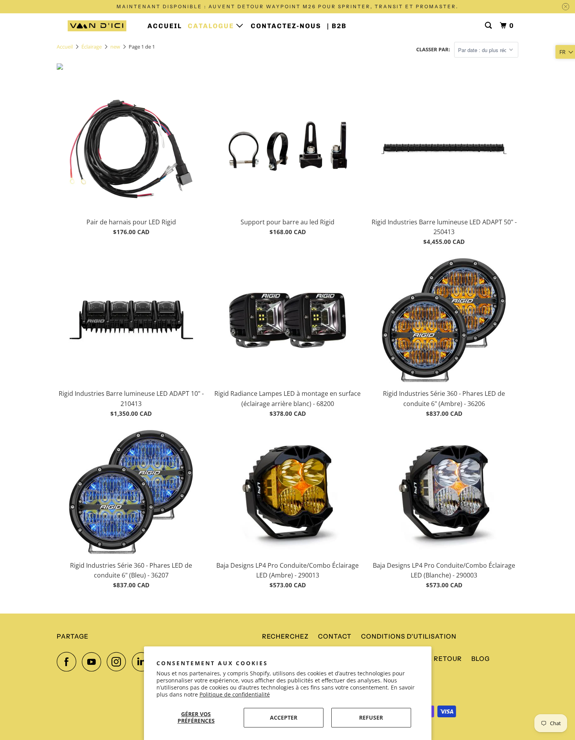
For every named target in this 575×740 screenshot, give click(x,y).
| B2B (337, 26)
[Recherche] (489, 25)
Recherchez (285, 636)
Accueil (164, 26)
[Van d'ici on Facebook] (68, 661)
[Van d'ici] (97, 25)
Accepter (283, 717)
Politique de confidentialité (234, 694)
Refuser (371, 717)
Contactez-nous (286, 26)
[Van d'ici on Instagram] (118, 661)
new (115, 46)
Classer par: (433, 49)
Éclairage (91, 46)
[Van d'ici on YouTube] (93, 661)
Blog (480, 658)
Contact (335, 636)
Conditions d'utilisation (408, 636)
